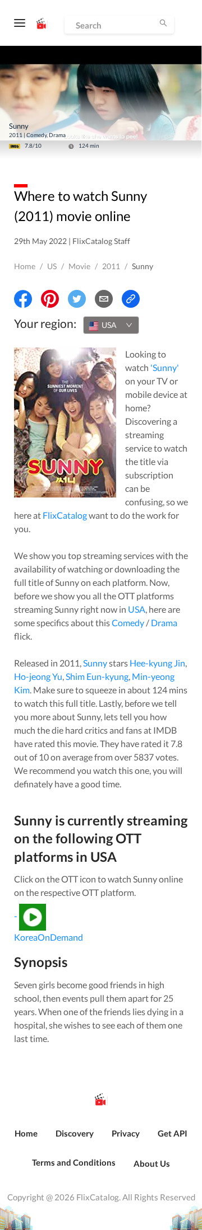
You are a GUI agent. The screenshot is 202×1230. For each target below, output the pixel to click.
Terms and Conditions (74, 1162)
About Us (152, 1163)
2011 (111, 266)
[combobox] (111, 325)
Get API (172, 1133)
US (52, 266)
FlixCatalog (65, 515)
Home (24, 266)
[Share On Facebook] (23, 299)
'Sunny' (164, 367)
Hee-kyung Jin (157, 663)
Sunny (95, 663)
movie (79, 266)
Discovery (75, 1133)
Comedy (128, 622)
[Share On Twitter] (77, 299)
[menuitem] (26, 1139)
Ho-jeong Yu (38, 676)
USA (136, 609)
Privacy (126, 1133)
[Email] (104, 299)
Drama (164, 622)
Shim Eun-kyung (97, 676)
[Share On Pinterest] (50, 299)
